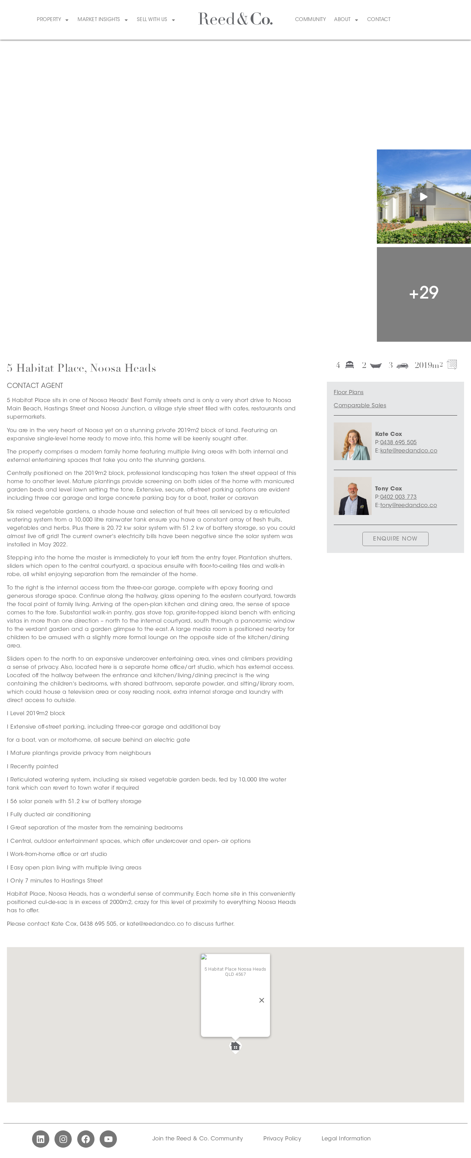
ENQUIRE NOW (395, 539)
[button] (235, 1047)
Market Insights (99, 20)
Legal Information (346, 1139)
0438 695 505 (398, 443)
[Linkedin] (40, 1139)
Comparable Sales (360, 406)
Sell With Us (152, 20)
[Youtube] (108, 1139)
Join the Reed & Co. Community (197, 1139)
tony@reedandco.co (408, 505)
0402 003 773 (398, 497)
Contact (379, 20)
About (342, 20)
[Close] (261, 1000)
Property (49, 20)
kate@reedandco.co (409, 451)
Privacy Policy (282, 1139)
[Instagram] (63, 1139)
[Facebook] (85, 1139)
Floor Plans (349, 393)
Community (310, 20)
